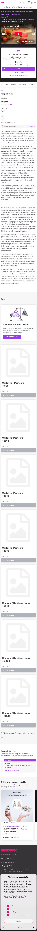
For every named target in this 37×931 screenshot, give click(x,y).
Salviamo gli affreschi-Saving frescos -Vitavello (17, 13)
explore (13, 787)
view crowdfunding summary (19, 75)
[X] (5, 859)
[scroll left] (3, 34)
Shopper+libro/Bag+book (16, 602)
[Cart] (24, 2)
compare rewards (11, 337)
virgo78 (5, 17)
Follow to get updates (12, 770)
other (3, 119)
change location (27, 7)
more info (4, 104)
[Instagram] (11, 859)
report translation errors (15, 871)
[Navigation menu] (35, 3)
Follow (18, 69)
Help (15, 755)
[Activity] (28, 3)
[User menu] (31, 2)
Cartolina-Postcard (12, 437)
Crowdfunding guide (26, 755)
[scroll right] (33, 34)
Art (3, 111)
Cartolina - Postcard (13, 382)
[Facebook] (2, 859)
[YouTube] (8, 859)
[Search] (20, 2)
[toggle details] (32, 839)
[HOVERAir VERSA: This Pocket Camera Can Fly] (17, 806)
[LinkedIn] (13, 859)
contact (10, 104)
